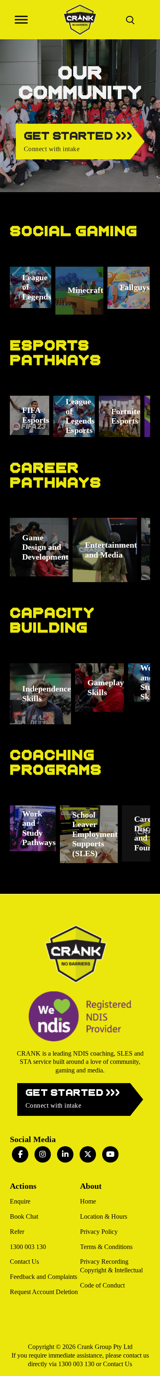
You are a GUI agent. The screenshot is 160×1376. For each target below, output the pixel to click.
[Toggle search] (130, 19)
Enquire (20, 1201)
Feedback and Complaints (43, 1276)
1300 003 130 (28, 1246)
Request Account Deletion (44, 1291)
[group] (30, 287)
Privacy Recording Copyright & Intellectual (111, 1266)
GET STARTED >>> (72, 1099)
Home (88, 1201)
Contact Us (24, 1261)
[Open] (21, 19)
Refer (17, 1231)
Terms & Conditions (106, 1246)
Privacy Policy (99, 1231)
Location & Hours (103, 1216)
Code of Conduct (102, 1285)
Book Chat (24, 1216)
